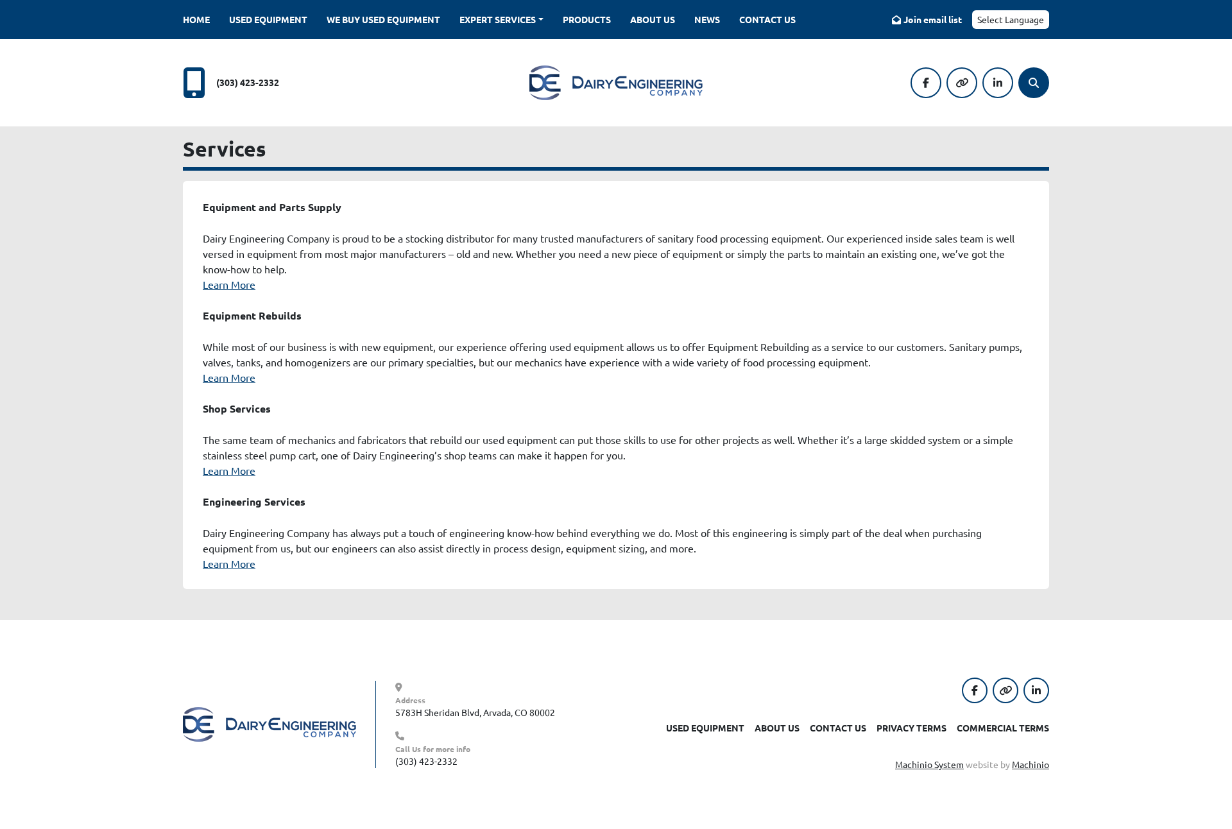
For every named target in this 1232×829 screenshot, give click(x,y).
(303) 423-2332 (247, 82)
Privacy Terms (911, 727)
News (707, 19)
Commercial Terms (1003, 727)
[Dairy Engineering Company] (269, 723)
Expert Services (497, 19)
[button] (501, 19)
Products (587, 19)
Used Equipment (268, 19)
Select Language (1010, 19)
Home (196, 19)
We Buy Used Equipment (383, 19)
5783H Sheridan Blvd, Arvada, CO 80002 (475, 712)
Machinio (1030, 764)
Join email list (932, 19)
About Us (652, 19)
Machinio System (929, 764)
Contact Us (767, 19)
